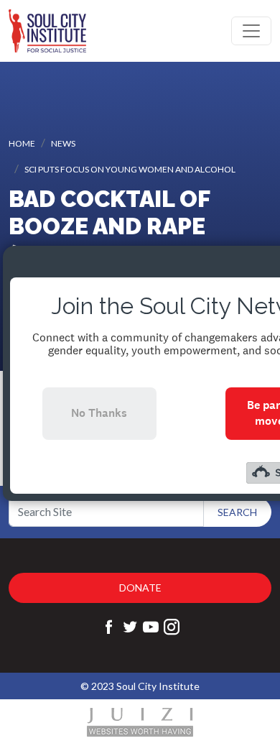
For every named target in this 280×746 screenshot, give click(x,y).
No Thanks (99, 412)
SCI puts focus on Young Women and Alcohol (129, 169)
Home (22, 143)
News (63, 143)
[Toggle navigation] (251, 31)
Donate (140, 587)
